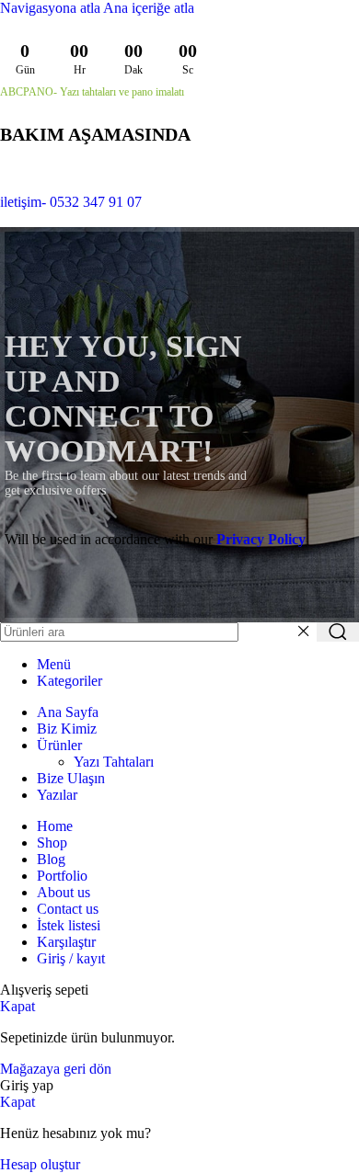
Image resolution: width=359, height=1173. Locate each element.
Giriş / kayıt (71, 958)
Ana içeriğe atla (148, 8)
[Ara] (338, 632)
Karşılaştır (66, 942)
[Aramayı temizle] (303, 632)
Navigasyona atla (51, 8)
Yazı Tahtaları (114, 761)
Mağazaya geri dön (55, 1068)
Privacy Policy (261, 539)
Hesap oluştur (40, 1164)
